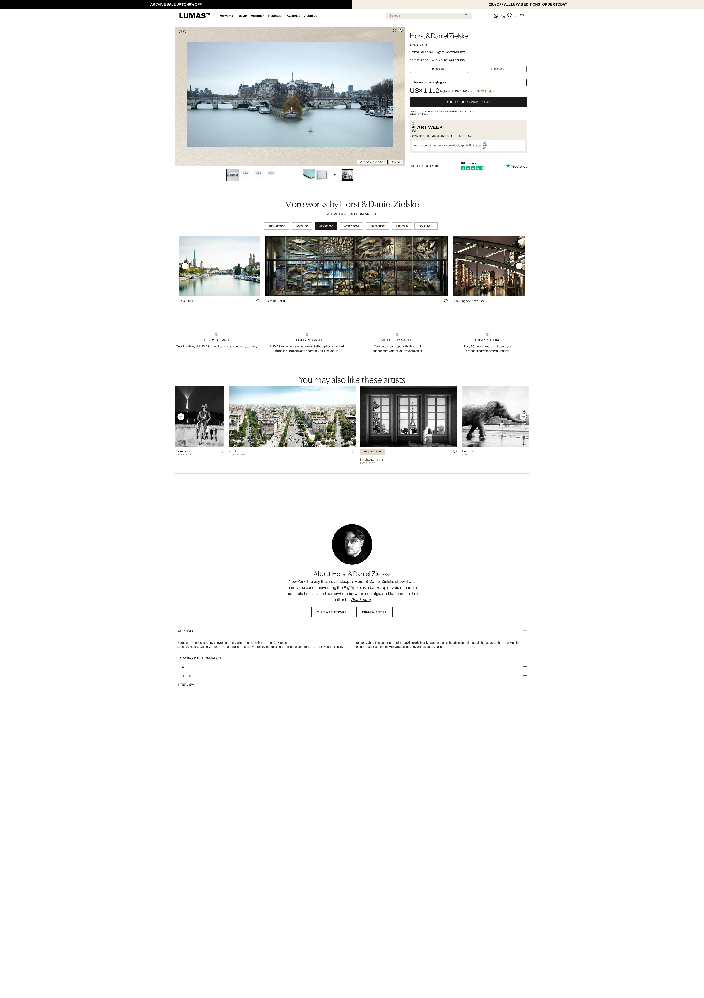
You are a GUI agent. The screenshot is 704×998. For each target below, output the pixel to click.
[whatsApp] (496, 16)
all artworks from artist (352, 213)
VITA (180, 667)
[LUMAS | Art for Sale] (194, 16)
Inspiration (275, 15)
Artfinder (257, 15)
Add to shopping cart (468, 102)
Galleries (293, 15)
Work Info (185, 630)
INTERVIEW (185, 684)
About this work (455, 52)
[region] (352, 274)
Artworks (226, 15)
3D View (396, 162)
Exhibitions (187, 676)
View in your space (374, 162)
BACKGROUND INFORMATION (199, 658)
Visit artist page (331, 612)
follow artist (374, 612)
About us (310, 15)
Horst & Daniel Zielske (439, 35)
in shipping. (463, 111)
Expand (395, 30)
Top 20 (242, 15)
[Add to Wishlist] (401, 31)
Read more (361, 600)
